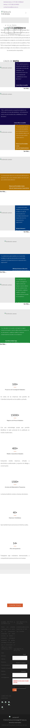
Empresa (23, 671)
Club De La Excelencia (6, 668)
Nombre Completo (21, 662)
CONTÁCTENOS (15, 605)
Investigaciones (5, 677)
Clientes (3, 659)
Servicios (3, 656)
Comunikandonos (5, 665)
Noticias (3, 671)
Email (24, 654)
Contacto (3, 674)
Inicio (8, 25)
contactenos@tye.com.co (11, 7)
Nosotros (3, 662)
